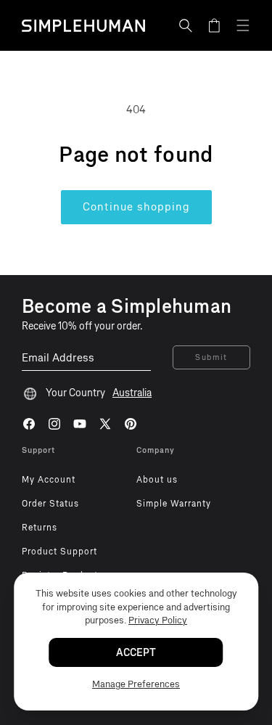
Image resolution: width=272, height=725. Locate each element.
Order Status (50, 504)
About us (157, 480)
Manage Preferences (136, 684)
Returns (39, 528)
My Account (48, 480)
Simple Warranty (173, 504)
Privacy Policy (157, 620)
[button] (185, 25)
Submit (211, 357)
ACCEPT (136, 653)
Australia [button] (132, 393)
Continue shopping (136, 206)
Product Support (59, 551)
